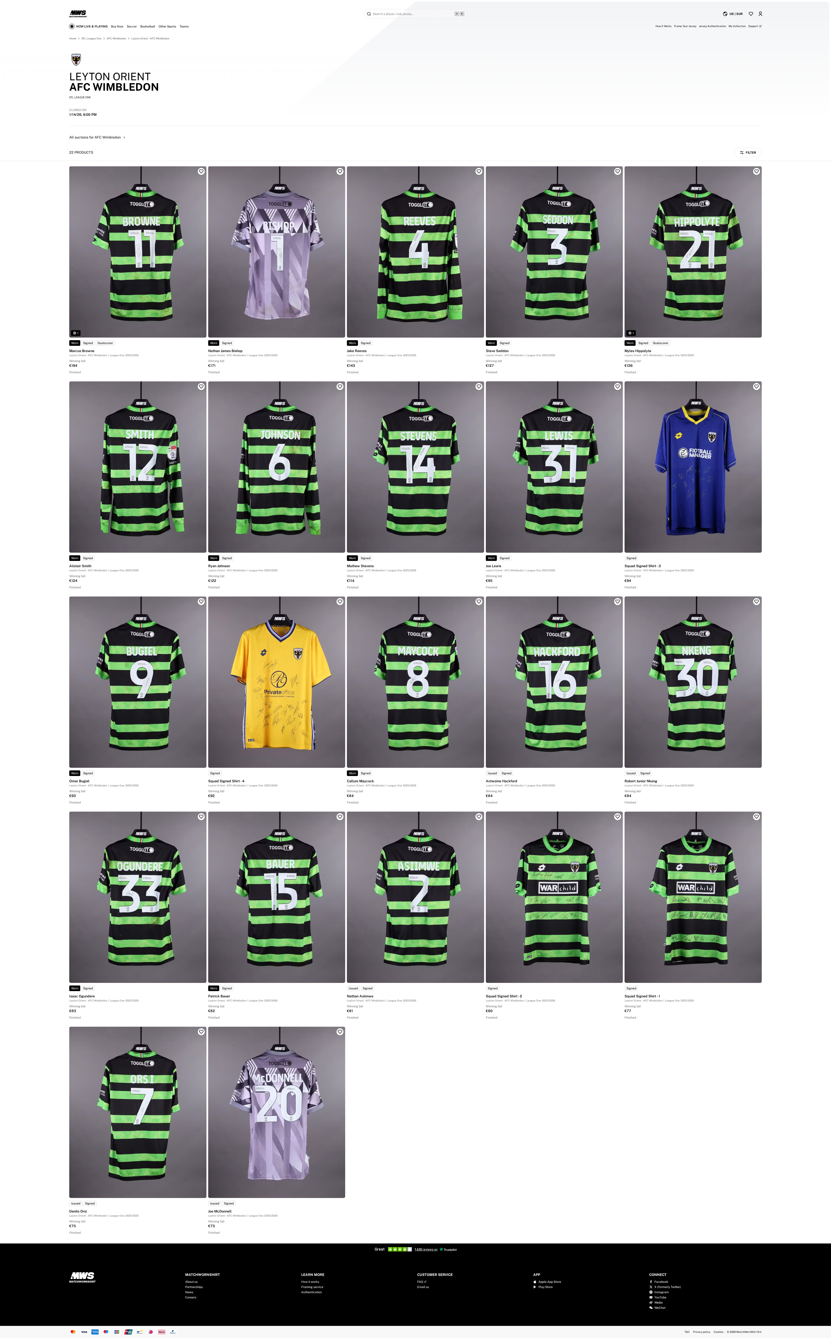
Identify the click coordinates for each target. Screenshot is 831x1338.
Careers (190, 1297)
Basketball (147, 26)
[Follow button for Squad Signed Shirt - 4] (340, 601)
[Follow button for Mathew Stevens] (478, 386)
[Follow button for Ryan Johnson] (340, 386)
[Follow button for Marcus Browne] (201, 171)
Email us (423, 1287)
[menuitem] (732, 14)
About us (191, 1281)
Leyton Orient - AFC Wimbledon (150, 38)
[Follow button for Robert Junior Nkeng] (756, 601)
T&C (687, 1331)
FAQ (420, 1281)
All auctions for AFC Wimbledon (95, 137)
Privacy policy (701, 1331)
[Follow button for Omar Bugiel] (201, 601)
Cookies (718, 1331)
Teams (184, 26)
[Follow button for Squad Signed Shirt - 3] (756, 386)
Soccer (132, 26)
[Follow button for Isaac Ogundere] (201, 816)
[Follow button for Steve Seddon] (617, 171)
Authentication (311, 1292)
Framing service (312, 1287)
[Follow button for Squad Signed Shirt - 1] (756, 816)
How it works (310, 1281)
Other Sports (167, 26)
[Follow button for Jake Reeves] (478, 171)
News (189, 1292)
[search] (415, 14)
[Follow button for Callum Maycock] (478, 601)
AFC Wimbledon (116, 38)
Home (72, 38)
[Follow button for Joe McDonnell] (340, 1031)
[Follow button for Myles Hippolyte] (756, 171)
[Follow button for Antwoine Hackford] (617, 601)
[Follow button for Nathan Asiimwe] (478, 816)
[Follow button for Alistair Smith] (201, 386)
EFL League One (91, 38)
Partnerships (194, 1287)
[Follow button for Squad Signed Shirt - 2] (617, 816)
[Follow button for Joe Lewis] (617, 386)
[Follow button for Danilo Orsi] (201, 1031)
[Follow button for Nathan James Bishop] (340, 171)
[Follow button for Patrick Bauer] (340, 816)
